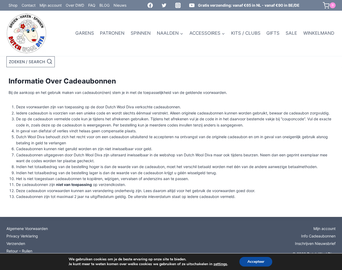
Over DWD (75, 5)
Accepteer (255, 261)
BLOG (104, 5)
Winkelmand (318, 33)
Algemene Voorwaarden (27, 228)
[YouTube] (191, 5)
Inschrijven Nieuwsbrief (315, 243)
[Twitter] (164, 5)
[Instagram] (178, 5)
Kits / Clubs (246, 33)
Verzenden (15, 243)
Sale (291, 33)
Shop (13, 5)
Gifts (272, 33)
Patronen (112, 33)
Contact (29, 5)
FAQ (91, 5)
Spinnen (141, 33)
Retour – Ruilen (19, 251)
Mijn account (51, 5)
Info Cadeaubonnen (318, 236)
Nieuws (120, 5)
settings (220, 264)
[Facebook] (150, 5)
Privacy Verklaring (22, 236)
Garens (84, 33)
